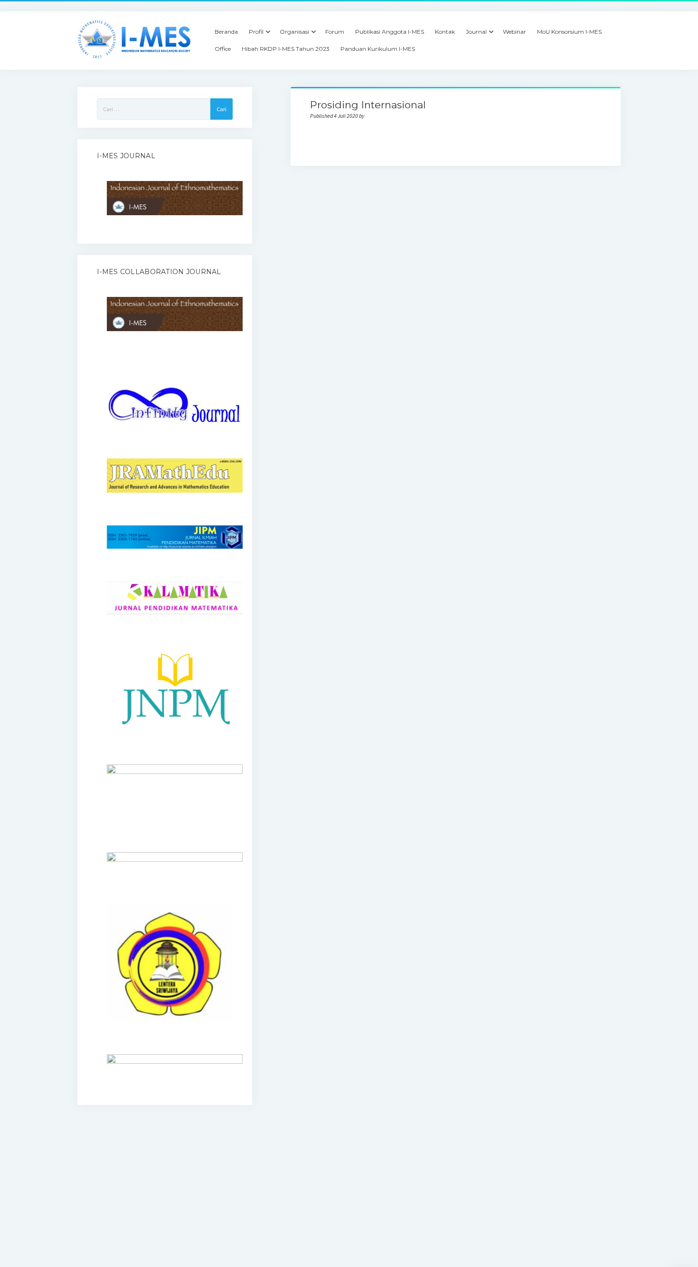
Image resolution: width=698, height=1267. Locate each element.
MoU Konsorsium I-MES (569, 31)
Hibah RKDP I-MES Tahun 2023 (286, 48)
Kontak (445, 31)
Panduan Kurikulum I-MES (377, 48)
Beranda (226, 31)
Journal (476, 31)
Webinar (514, 31)
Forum (334, 31)
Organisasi (294, 31)
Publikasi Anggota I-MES (389, 31)
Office (223, 48)
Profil (256, 31)
